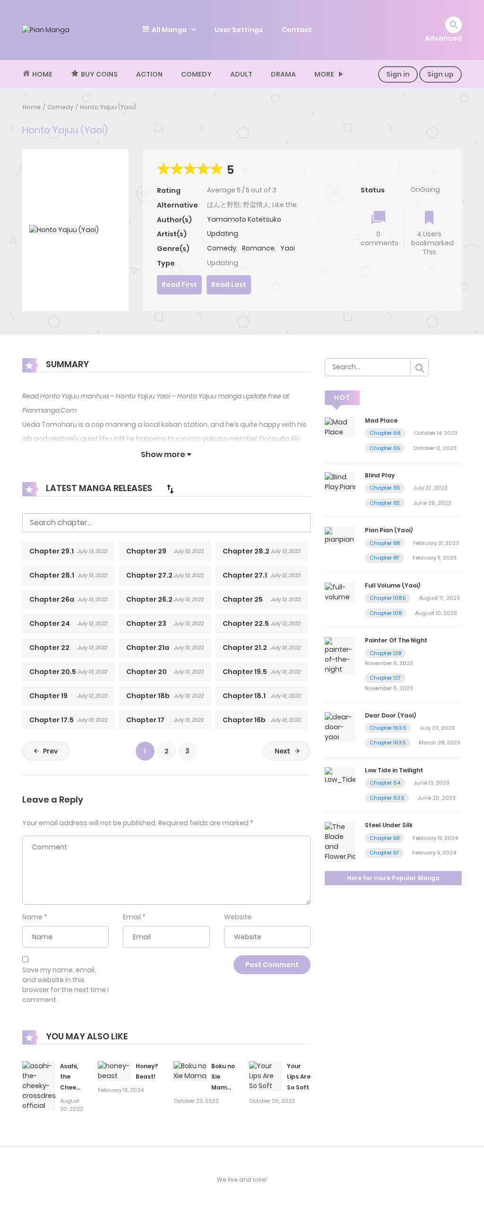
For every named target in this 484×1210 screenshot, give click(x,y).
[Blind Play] (340, 481)
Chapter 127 (385, 678)
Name (32, 917)
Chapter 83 (385, 488)
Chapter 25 (243, 599)
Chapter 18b (148, 695)
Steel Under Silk (389, 825)
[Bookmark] (429, 218)
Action (149, 74)
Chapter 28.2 (246, 551)
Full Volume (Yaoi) (392, 585)
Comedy (196, 74)
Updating (222, 233)
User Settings (239, 30)
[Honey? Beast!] (114, 1070)
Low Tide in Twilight (394, 770)
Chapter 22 (49, 647)
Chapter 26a (51, 599)
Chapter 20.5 (52, 671)
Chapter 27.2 (149, 575)
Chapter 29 (146, 551)
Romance (258, 248)
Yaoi (287, 248)
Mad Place (381, 420)
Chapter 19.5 (245, 671)
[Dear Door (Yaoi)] (340, 726)
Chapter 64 (385, 782)
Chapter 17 (145, 720)
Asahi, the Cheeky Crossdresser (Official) (81, 1087)
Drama (283, 74)
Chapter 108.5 (388, 598)
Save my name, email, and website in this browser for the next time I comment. (65, 984)
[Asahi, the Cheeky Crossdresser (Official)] (38, 1085)
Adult (241, 74)
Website (237, 917)
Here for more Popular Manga (393, 878)
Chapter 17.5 (51, 720)
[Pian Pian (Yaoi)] (340, 535)
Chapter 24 (49, 623)
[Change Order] (170, 489)
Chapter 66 (385, 433)
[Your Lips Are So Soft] (265, 1075)
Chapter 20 (146, 671)
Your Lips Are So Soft (299, 1077)
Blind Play (380, 475)
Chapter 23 (146, 623)
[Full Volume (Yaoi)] (340, 591)
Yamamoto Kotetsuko (244, 219)
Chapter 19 (48, 695)
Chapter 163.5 (388, 742)
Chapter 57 (384, 852)
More (324, 74)
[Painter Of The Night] (340, 655)
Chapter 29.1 (51, 551)
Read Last (228, 284)
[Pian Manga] (45, 30)
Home (32, 107)
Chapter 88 (385, 543)
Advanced (443, 38)
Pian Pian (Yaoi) (389, 530)
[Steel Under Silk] (340, 841)
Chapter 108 (386, 613)
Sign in (398, 74)
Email (132, 917)
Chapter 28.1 (51, 575)
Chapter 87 (384, 558)
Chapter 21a (147, 647)
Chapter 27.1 (245, 575)
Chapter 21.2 (245, 647)
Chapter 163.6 (388, 728)
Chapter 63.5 (387, 798)
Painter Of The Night (396, 640)
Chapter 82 (385, 503)
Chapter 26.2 (149, 599)
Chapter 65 (385, 448)
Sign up (440, 74)
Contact (297, 30)
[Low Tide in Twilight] (340, 775)
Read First (179, 284)
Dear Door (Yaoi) (390, 715)
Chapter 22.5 (246, 623)
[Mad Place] (340, 426)
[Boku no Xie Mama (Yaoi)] (190, 1070)
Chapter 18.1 (244, 695)
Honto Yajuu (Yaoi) (108, 107)
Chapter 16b (244, 720)
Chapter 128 (385, 653)
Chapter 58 (384, 838)
